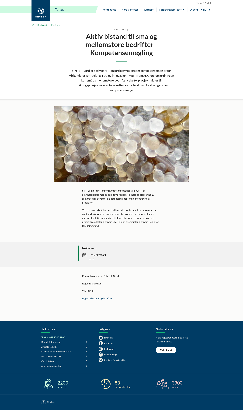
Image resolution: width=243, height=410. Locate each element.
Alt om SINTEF (198, 9)
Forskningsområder (170, 9)
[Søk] (56, 9)
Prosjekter (55, 25)
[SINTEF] (41, 10)
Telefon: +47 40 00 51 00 (53, 337)
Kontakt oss (109, 9)
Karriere (149, 9)
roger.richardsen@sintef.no (97, 298)
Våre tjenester (130, 9)
